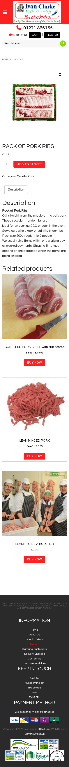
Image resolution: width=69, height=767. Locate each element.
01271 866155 (38, 27)
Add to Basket (29, 164)
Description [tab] (16, 189)
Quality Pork (25, 176)
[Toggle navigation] (5, 12)
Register (52, 35)
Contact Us (34, 658)
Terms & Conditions (34, 663)
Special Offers (34, 639)
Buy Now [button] (34, 559)
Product (34, 644)
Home (5, 59)
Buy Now (34, 362)
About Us (34, 634)
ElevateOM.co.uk (35, 734)
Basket (18, 35)
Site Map (44, 729)
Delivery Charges (34, 654)
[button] (60, 75)
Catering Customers (34, 649)
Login (34, 35)
